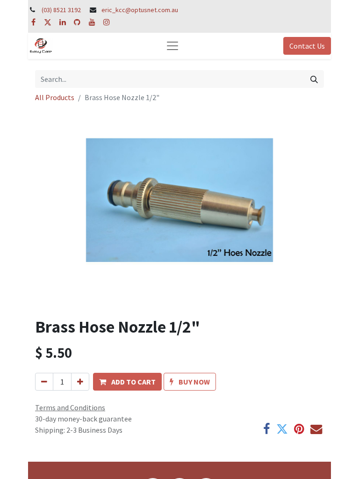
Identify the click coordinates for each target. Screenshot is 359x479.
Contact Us (307, 46)
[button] (127, 382)
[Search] (314, 79)
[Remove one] (44, 382)
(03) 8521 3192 (61, 10)
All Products (54, 97)
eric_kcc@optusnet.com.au (139, 10)
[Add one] (80, 382)
